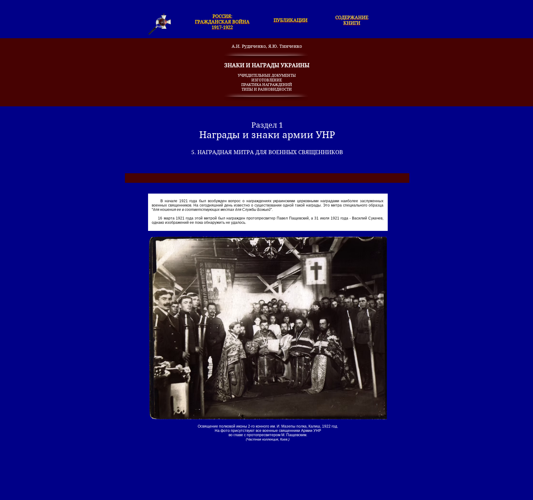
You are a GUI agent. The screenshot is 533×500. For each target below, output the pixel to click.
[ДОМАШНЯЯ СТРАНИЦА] (159, 24)
